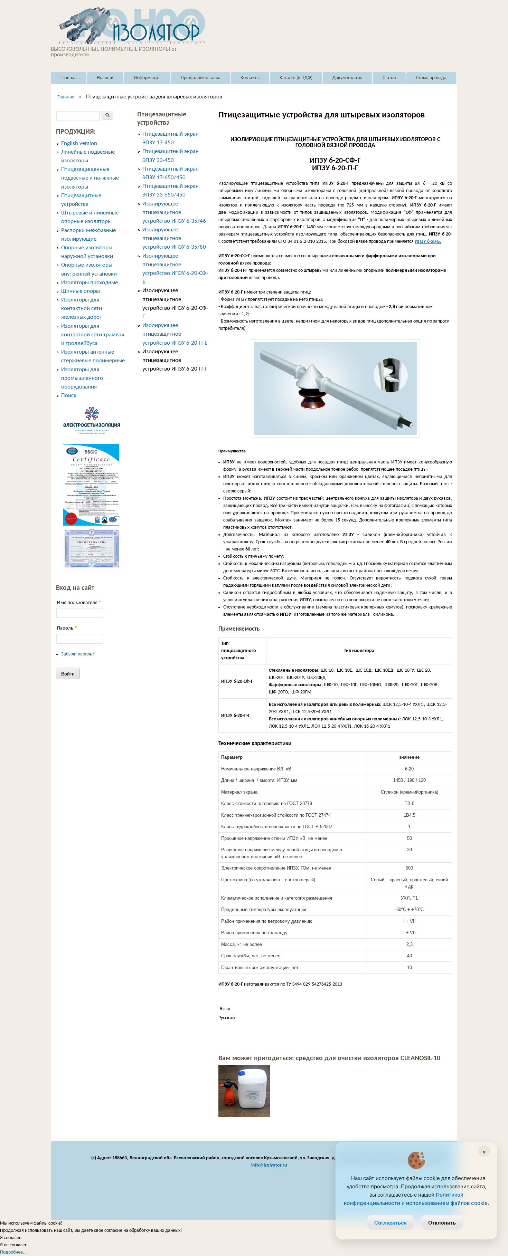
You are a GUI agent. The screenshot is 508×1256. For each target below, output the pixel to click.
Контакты (250, 77)
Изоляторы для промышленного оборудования (82, 378)
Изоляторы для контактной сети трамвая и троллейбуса (92, 334)
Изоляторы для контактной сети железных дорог (81, 308)
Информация (147, 77)
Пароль (67, 628)
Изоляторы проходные (89, 283)
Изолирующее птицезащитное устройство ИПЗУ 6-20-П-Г (174, 360)
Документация (347, 77)
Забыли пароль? (77, 654)
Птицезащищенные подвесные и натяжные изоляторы (90, 178)
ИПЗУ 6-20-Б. (428, 241)
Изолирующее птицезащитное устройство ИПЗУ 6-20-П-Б (175, 334)
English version (79, 143)
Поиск (68, 396)
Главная (68, 77)
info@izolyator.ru (269, 1165)
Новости (105, 77)
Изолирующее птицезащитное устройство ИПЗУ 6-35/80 (174, 238)
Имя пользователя (79, 602)
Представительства (200, 77)
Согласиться (390, 1222)
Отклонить (442, 1222)
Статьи (389, 77)
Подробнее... (13, 1252)
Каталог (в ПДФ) (296, 77)
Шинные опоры (80, 291)
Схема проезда (431, 77)
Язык (224, 1008)
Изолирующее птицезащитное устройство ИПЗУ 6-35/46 (174, 212)
